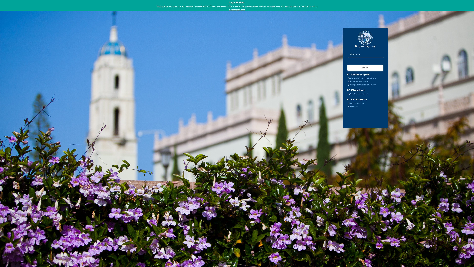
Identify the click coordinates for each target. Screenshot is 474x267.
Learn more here (237, 10)
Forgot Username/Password (359, 81)
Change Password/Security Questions (363, 85)
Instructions (354, 106)
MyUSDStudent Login (357, 103)
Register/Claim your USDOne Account (363, 78)
